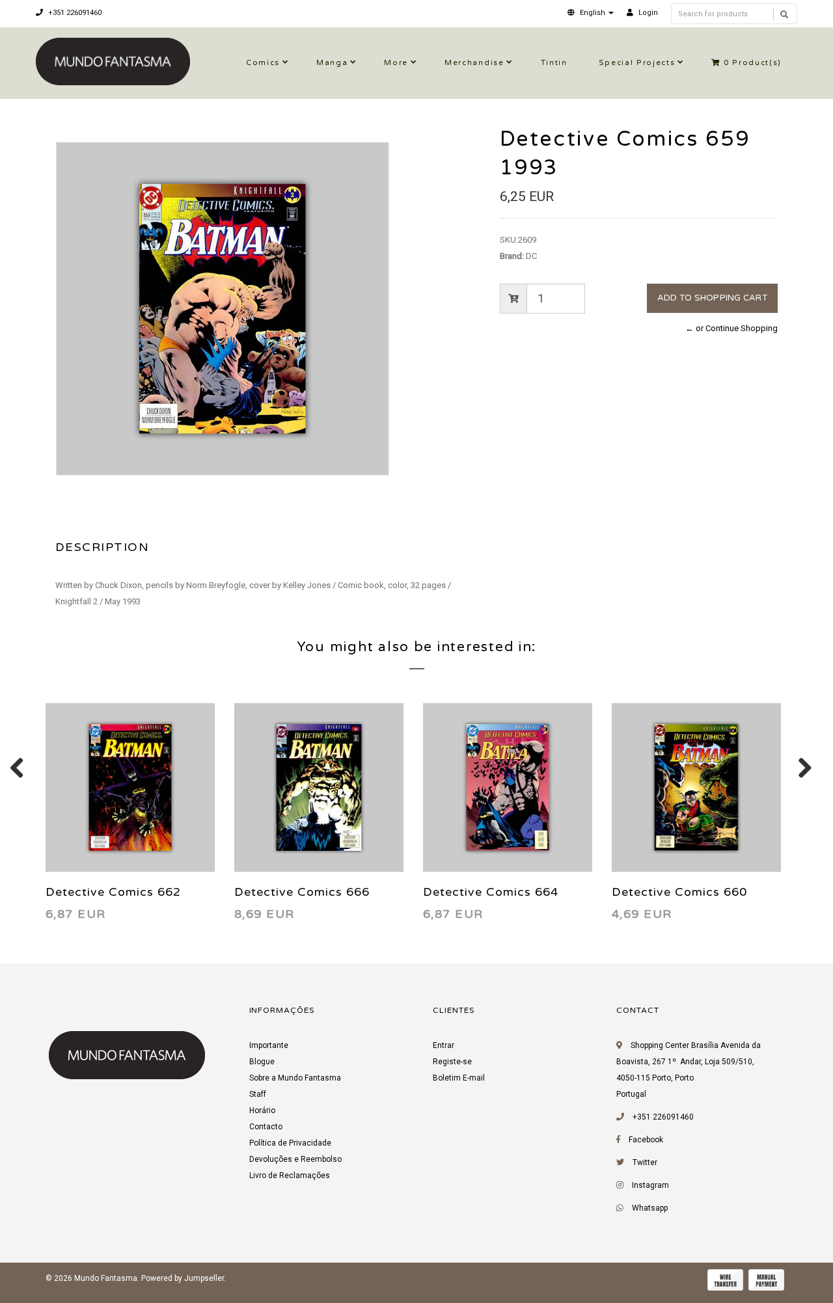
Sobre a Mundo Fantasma (295, 1077)
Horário (262, 1110)
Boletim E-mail (459, 1077)
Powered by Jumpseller (182, 1278)
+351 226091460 (74, 12)
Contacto (265, 1126)
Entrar (443, 1045)
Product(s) (753, 63)
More (396, 63)
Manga (332, 63)
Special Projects (637, 63)
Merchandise (474, 63)
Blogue (262, 1061)
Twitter (645, 1162)
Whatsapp (650, 1208)
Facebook (646, 1139)
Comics (263, 63)
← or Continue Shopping (731, 328)
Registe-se (452, 1061)
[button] (590, 12)
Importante (268, 1045)
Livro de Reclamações (289, 1175)
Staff (257, 1094)
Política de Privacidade (290, 1143)
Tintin (554, 63)
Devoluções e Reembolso (295, 1159)
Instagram (650, 1185)
